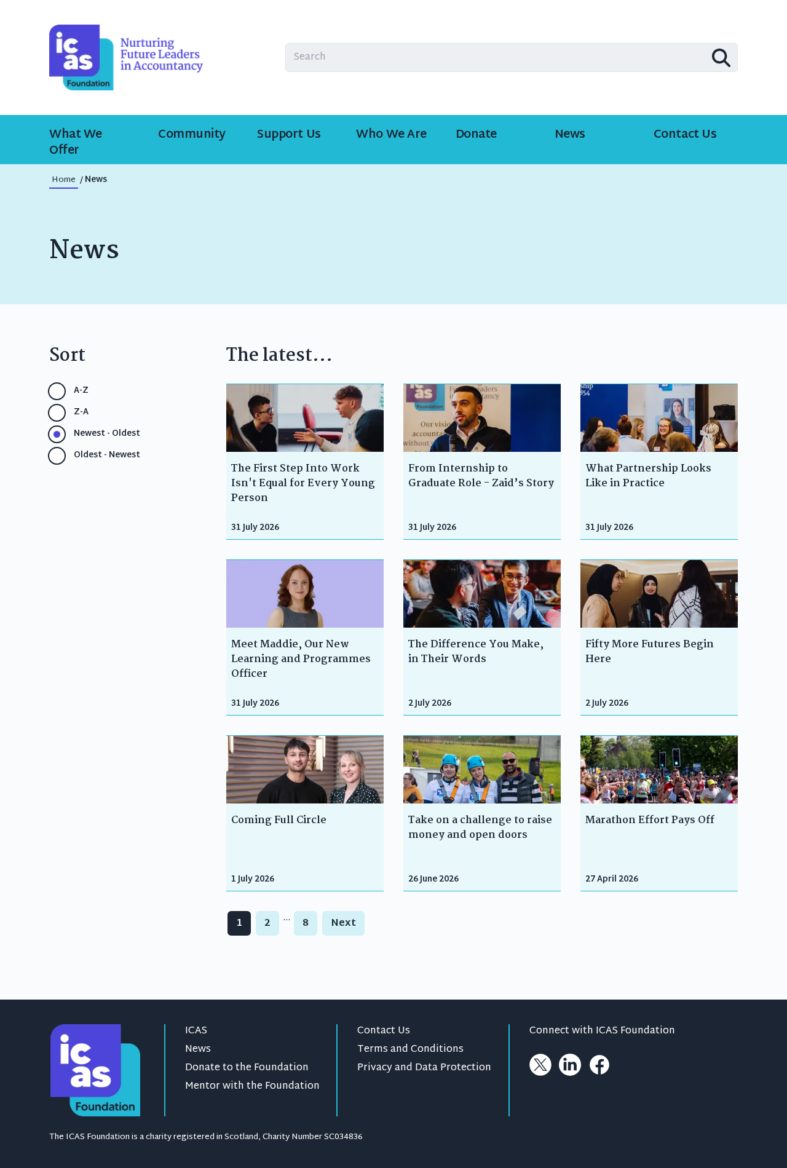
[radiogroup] (128, 424)
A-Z (81, 391)
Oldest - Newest (107, 456)
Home (64, 180)
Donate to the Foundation (247, 1068)
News (198, 1050)
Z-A (81, 413)
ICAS (196, 1031)
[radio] (57, 391)
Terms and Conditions (410, 1050)
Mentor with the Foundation (252, 1086)
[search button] (721, 58)
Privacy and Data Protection (424, 1068)
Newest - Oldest (107, 434)
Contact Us (383, 1031)
